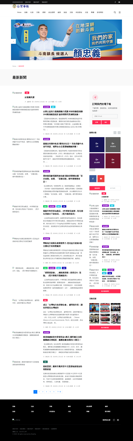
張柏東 (47, 386)
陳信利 (47, 134)
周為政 (47, 233)
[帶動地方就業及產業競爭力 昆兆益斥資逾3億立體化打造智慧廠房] (26, 240)
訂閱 (96, 122)
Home (19, 12)
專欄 (92, 12)
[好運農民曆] (17, 93)
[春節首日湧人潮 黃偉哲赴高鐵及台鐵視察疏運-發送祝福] (116, 319)
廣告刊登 (28, 2)
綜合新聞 (51, 12)
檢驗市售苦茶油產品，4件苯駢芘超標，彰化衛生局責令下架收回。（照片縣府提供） (111, 279)
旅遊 (65, 12)
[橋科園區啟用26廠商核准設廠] (105, 308)
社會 (31, 12)
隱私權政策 (45, 429)
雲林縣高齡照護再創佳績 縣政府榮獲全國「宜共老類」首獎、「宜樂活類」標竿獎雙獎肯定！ (63, 179)
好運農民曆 (29, 97)
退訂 (106, 122)
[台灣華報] (20, 6)
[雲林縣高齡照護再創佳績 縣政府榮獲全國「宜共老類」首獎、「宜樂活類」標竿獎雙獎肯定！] (26, 174)
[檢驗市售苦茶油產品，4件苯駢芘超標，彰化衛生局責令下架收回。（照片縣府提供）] (26, 209)
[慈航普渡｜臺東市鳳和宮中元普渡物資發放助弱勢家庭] (26, 363)
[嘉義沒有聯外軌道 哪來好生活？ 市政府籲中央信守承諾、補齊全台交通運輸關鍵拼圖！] (26, 142)
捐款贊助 (22, 429)
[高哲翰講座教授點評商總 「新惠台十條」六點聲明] (94, 308)
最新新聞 (97, 188)
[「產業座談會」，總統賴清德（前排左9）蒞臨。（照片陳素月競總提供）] (26, 269)
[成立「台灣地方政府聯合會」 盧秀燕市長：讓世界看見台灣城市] (26, 301)
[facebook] (115, 2)
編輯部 (29, 101)
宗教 (38, 12)
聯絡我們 (44, 2)
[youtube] (119, 2)
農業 (44, 12)
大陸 (86, 12)
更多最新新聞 (105, 291)
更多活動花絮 (105, 327)
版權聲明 (54, 429)
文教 (71, 12)
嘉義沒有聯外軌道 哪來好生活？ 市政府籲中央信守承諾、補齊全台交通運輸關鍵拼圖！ (111, 232)
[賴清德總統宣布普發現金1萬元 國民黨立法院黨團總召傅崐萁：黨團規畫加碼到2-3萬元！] (26, 335)
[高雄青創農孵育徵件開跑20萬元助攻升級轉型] (94, 319)
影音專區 (100, 12)
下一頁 (59, 391)
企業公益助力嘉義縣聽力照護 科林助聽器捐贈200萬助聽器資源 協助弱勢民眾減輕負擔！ (111, 211)
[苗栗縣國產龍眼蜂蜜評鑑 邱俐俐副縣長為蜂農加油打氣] (116, 308)
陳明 (46, 263)
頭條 (25, 12)
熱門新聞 (112, 188)
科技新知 (79, 12)
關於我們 (36, 2)
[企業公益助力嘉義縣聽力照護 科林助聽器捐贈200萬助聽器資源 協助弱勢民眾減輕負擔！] (26, 110)
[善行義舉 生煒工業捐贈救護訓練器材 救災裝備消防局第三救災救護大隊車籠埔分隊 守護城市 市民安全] (105, 319)
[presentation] (13, 41)
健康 (59, 12)
